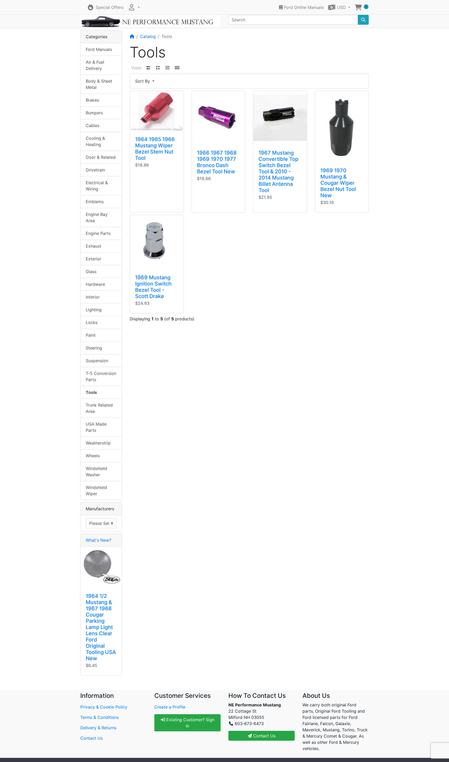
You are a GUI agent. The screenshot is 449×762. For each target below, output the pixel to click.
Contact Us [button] (263, 735)
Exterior (93, 258)
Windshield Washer (96, 471)
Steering (94, 347)
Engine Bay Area (97, 217)
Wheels (93, 455)
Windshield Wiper (96, 490)
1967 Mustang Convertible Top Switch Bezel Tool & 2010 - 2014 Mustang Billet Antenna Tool (278, 171)
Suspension (97, 360)
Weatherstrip (98, 443)
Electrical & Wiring (97, 185)
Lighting (94, 309)
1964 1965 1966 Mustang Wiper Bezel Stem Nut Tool (155, 148)
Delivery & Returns (98, 727)
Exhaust (93, 246)
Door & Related (101, 157)
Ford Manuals (99, 49)
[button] (134, 7)
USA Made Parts (96, 427)
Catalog (148, 36)
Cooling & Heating (95, 141)
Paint (91, 335)
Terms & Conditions (99, 717)
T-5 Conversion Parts (101, 376)
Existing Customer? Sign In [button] (189, 722)
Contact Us (91, 738)
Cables (92, 125)
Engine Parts (98, 233)
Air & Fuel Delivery (95, 65)
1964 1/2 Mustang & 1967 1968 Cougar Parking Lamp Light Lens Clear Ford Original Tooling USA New (101, 627)
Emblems (95, 201)
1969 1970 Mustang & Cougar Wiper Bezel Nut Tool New (338, 182)
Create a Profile (169, 707)
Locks (91, 322)
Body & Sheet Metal (99, 84)
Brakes (92, 100)
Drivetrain (95, 170)
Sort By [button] (143, 81)
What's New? (98, 540)
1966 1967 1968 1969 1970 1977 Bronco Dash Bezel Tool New (217, 162)
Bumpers (94, 112)
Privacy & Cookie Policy (103, 707)
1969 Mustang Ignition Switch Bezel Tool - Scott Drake (153, 286)
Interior (93, 297)
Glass (91, 271)
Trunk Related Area (99, 408)
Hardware (95, 284)
